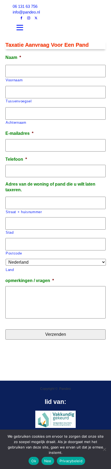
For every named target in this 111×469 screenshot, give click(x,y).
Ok (33, 461)
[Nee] (104, 449)
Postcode (14, 253)
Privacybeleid (71, 461)
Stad (10, 232)
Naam (13, 57)
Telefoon (16, 159)
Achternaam (16, 122)
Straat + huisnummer (24, 212)
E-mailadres (19, 133)
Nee (47, 461)
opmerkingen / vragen (29, 280)
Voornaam (14, 80)
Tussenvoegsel (19, 101)
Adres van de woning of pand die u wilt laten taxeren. (50, 187)
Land (10, 270)
